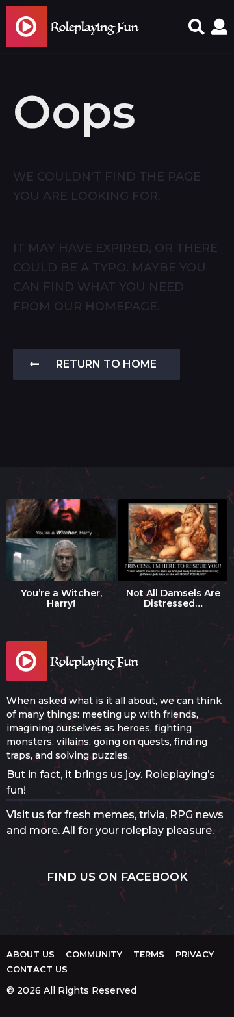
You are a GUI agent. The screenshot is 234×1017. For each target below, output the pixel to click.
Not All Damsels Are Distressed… (173, 598)
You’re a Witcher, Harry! (61, 598)
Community (94, 954)
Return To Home (106, 364)
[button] (196, 27)
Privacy (195, 954)
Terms (148, 954)
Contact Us (37, 969)
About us (30, 954)
